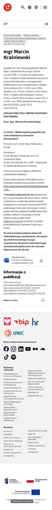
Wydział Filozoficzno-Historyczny (13, 392)
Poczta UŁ (8, 431)
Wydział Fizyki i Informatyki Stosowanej (14, 397)
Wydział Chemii (10, 379)
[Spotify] (14, 357)
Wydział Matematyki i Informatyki (12, 403)
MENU (45, 7)
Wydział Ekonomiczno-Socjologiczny (13, 383)
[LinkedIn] (21, 349)
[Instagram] (14, 349)
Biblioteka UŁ (33, 392)
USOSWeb (8, 434)
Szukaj (23, 7)
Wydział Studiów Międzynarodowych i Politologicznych (37, 373)
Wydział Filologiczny (12, 388)
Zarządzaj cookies (22, 501)
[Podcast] (21, 357)
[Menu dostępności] (36, 7)
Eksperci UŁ (9, 449)
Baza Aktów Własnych (13, 441)
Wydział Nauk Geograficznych (10, 408)
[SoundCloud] (43, 349)
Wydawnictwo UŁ (35, 396)
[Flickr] (36, 349)
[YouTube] (29, 349)
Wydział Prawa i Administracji (10, 419)
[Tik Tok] (7, 357)
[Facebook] (7, 349)
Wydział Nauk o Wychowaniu (10, 414)
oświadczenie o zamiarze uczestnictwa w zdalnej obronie (22, 260)
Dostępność (9, 456)
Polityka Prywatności (12, 452)
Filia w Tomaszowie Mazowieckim (36, 383)
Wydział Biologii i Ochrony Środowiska (12, 375)
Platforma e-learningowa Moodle (12, 445)
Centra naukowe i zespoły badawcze (36, 388)
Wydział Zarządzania (36, 378)
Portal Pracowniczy (12, 438)
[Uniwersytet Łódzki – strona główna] (8, 7)
